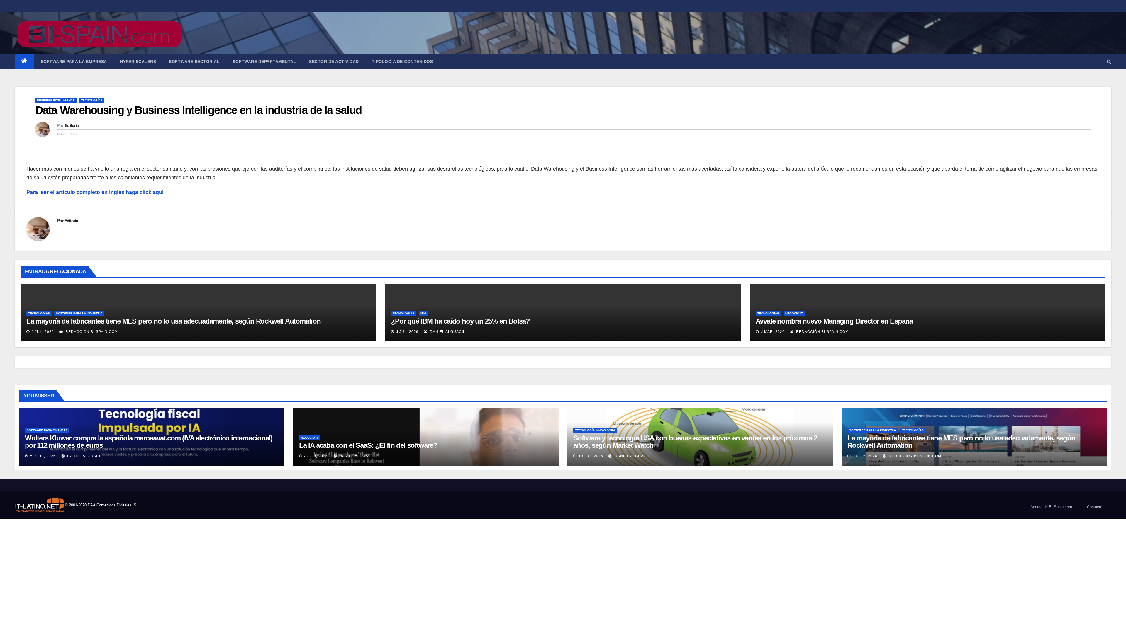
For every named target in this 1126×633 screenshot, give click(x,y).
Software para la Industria (79, 313)
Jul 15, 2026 (864, 456)
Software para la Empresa (74, 61)
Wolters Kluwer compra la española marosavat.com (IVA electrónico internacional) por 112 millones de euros (148, 441)
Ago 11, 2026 (43, 456)
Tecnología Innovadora (595, 430)
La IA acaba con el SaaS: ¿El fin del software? (368, 445)
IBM (423, 313)
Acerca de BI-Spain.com (1051, 507)
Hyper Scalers (138, 61)
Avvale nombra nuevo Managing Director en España (834, 321)
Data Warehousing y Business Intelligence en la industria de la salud (198, 110)
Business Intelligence (56, 100)
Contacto (1094, 507)
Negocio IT (794, 313)
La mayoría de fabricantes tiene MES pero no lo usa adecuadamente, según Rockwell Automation (173, 321)
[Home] (24, 61)
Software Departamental (264, 61)
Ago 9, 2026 (316, 456)
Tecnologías (92, 100)
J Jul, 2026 (42, 332)
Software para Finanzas (47, 430)
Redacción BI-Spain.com (91, 332)
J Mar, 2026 (772, 332)
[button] (1109, 61)
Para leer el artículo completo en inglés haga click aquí (95, 192)
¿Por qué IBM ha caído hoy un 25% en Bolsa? (460, 321)
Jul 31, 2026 (590, 456)
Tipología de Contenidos (402, 61)
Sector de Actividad (334, 61)
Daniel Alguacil (447, 332)
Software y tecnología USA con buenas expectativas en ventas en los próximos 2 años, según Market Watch (695, 441)
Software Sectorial (194, 61)
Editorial (72, 125)
